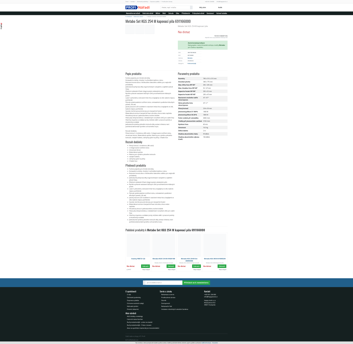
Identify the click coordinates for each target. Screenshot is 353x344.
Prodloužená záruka (168, 297)
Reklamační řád (166, 306)
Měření (158, 13)
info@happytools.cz (222, 1)
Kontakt (133, 1)
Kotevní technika (221, 13)
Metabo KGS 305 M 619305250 (214, 259)
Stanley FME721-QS (138, 259)
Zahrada (170, 13)
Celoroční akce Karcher (135, 319)
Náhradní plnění (132, 306)
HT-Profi (142, 336)
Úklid (164, 13)
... (145, 16)
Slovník (163, 300)
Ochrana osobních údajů (135, 303)
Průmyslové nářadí (198, 13)
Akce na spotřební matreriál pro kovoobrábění (143, 328)
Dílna (177, 13)
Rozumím (215, 343)
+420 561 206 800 (209, 1)
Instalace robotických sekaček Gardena (174, 309)
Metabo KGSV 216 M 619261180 (164, 259)
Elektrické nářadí (147, 13)
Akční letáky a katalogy (135, 316)
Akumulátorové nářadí (133, 13)
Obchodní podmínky (142, 1)
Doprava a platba (154, 1)
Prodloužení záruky (167, 1)
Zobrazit (145, 266)
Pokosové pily (192, 63)
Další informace (206, 343)
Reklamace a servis (167, 295)
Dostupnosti (165, 303)
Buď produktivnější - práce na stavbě (139, 322)
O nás (129, 295)
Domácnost (210, 13)
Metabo (190, 58)
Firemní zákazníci (133, 309)
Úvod (126, 1)
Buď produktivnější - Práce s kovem (139, 325)
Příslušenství (186, 13)
